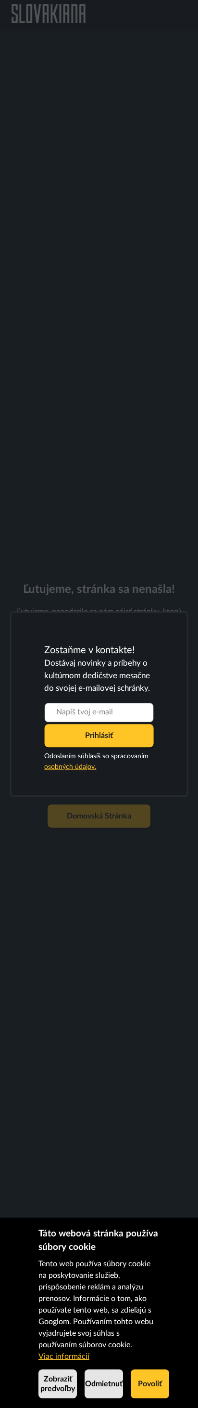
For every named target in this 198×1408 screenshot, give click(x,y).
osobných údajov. (70, 767)
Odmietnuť (104, 1384)
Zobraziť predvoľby (57, 1384)
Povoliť (150, 1384)
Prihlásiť (99, 735)
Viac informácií (63, 1356)
